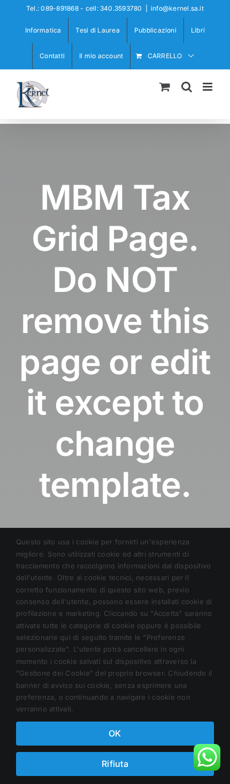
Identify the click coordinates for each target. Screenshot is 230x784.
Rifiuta (115, 763)
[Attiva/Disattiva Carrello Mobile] (164, 86)
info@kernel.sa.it (177, 8)
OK (115, 733)
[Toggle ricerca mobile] (186, 86)
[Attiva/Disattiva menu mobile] (208, 86)
